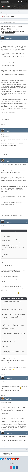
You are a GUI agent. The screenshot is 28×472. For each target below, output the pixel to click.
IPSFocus (16, 463)
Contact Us (19, 464)
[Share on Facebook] (3, 459)
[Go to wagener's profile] (2, 160)
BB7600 (4, 29)
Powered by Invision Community (14, 470)
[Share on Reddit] (12, 459)
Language (9, 464)
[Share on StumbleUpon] (14, 459)
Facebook (17, 467)
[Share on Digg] (8, 459)
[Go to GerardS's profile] (2, 130)
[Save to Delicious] (10, 459)
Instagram (11, 467)
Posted (8, 38)
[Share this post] (26, 38)
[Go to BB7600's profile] (2, 37)
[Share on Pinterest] (18, 459)
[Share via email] (16, 459)
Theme (13, 464)
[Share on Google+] (5, 459)
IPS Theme (12, 463)
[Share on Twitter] (1, 459)
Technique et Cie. (15, 29)
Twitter (14, 467)
